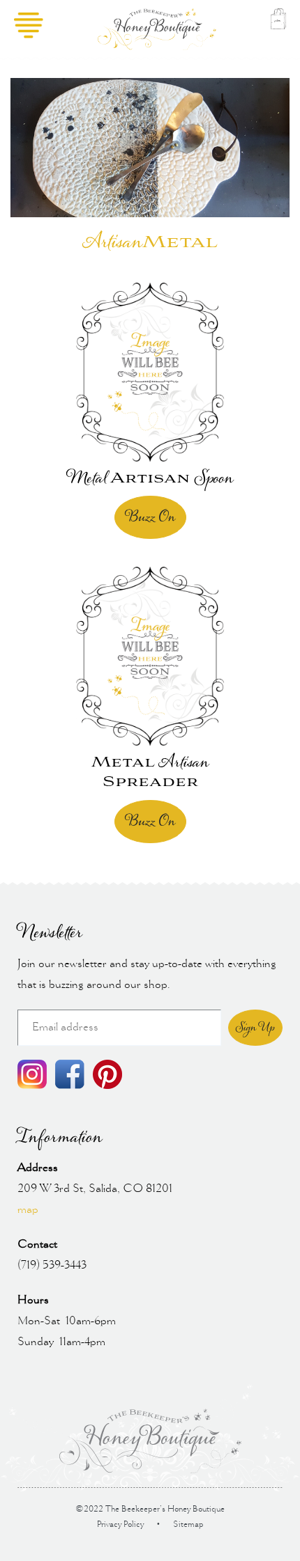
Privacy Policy (120, 1524)
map (27, 1209)
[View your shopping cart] (278, 29)
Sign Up (255, 1027)
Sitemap (188, 1524)
